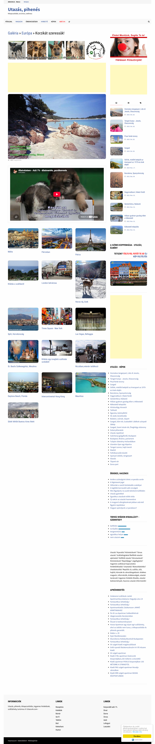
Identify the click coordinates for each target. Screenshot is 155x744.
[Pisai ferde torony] (116, 136)
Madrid (113, 450)
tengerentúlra (116, 531)
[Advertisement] (57, 77)
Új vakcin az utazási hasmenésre (123, 499)
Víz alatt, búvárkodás (118, 416)
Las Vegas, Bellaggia (84, 334)
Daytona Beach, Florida (17, 396)
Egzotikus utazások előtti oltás (122, 496)
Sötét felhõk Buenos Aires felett (21, 421)
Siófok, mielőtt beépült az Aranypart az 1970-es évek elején (134, 162)
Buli (57, 723)
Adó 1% (62, 21)
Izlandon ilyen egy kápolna (121, 444)
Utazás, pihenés (24, 9)
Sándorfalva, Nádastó (132, 204)
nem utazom (115, 537)
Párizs (78, 254)
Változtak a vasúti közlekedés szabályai (126, 485)
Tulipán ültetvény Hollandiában (122, 441)
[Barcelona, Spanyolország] (116, 173)
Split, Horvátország (16, 334)
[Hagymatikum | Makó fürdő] (116, 192)
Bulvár (58, 713)
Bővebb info (137, 731)
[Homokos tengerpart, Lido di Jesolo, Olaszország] (116, 109)
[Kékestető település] (116, 227)
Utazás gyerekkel (117, 493)
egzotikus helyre (117, 534)
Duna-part (114, 464)
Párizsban (46, 252)
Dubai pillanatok (116, 430)
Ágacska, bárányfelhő (118, 413)
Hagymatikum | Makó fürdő (134, 192)
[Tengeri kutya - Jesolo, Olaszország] (116, 121)
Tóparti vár (114, 461)
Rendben (137, 736)
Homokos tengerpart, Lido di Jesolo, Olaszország (135, 110)
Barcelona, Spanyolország (134, 173)
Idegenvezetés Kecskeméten (121, 616)
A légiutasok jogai (117, 482)
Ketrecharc (60, 726)
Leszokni (107, 726)
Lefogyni (107, 723)
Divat (105, 710)
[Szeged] (116, 148)
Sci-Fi (58, 717)
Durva (106, 713)
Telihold (113, 410)
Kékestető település (131, 227)
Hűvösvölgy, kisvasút (118, 407)
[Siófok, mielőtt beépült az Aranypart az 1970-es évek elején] (116, 160)
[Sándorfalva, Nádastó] (116, 204)
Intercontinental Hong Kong (53, 396)
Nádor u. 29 (114, 633)
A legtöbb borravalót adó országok (124, 488)
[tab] (116, 103)
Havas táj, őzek (81, 301)
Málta (10, 251)
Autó (105, 720)
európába (114, 528)
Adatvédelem (22, 741)
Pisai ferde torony (130, 136)
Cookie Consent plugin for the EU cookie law (137, 740)
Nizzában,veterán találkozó (86, 366)
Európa (27, 33)
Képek (53, 21)
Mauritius (79, 396)
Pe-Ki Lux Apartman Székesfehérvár (124, 613)
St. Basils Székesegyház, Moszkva (22, 366)
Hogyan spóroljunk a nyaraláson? (123, 508)
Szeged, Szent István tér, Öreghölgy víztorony (128, 427)
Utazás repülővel (117, 433)
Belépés (26, 2)
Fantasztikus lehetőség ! (119, 602)
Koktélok (59, 710)
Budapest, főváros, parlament (122, 438)
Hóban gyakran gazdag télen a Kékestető (126, 401)
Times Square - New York (52, 328)
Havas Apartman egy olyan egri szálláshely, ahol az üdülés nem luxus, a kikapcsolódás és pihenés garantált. (128, 627)
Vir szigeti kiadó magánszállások (123, 644)
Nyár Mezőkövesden (118, 636)
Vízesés (113, 458)
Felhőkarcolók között (118, 453)
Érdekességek (32, 21)
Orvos (106, 717)
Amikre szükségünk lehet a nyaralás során (127, 479)
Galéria (13, 33)
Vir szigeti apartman (118, 653)
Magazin (19, 21)
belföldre (114, 526)
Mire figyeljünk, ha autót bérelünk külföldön (127, 491)
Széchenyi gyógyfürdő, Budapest (123, 436)
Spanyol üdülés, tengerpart (121, 456)
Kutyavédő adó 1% (110, 707)
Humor (58, 730)
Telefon (58, 720)
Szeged (127, 148)
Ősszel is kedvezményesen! (121, 621)
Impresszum (12, 741)
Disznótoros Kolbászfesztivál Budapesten (126, 639)
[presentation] (116, 103)
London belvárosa (49, 283)
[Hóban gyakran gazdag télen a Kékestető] (116, 216)
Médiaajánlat (32, 741)
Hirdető (44, 21)
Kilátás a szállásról (16, 284)
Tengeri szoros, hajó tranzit (121, 447)
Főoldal (8, 21)
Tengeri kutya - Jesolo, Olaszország (132, 122)
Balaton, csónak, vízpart (119, 418)
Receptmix (59, 707)
